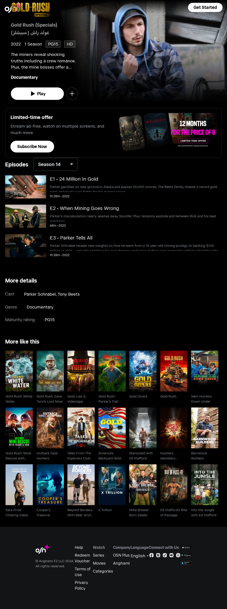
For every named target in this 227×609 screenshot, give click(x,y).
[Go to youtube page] (171, 556)
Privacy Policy (81, 585)
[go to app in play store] (186, 555)
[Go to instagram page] (158, 556)
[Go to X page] (178, 556)
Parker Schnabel (40, 294)
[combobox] (55, 164)
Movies (99, 563)
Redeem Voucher (82, 558)
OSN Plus (121, 555)
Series (98, 555)
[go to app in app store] (186, 547)
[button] (205, 7)
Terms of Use (82, 571)
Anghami (121, 563)
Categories (103, 571)
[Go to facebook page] (151, 556)
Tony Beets (69, 294)
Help (79, 547)
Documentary (24, 77)
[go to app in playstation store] (186, 563)
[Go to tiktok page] (165, 556)
